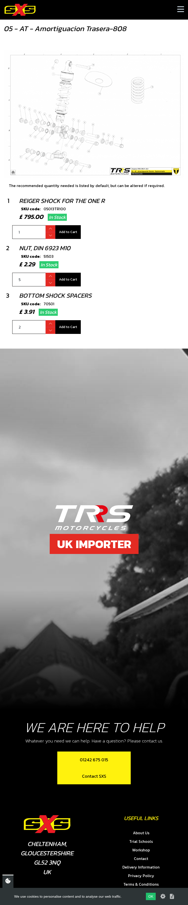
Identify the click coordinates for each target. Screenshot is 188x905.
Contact (141, 858)
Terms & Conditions (141, 884)
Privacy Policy (141, 876)
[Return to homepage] (20, 10)
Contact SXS (94, 776)
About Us (141, 833)
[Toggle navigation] (180, 9)
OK (150, 896)
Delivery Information (141, 867)
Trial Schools (141, 841)
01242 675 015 (94, 759)
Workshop (141, 850)
